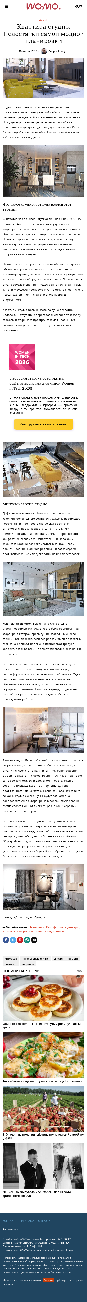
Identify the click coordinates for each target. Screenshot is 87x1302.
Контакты (10, 1220)
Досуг (43, 19)
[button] (79, 6)
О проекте (46, 1220)
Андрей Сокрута (58, 51)
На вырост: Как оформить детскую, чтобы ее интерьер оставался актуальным (41, 929)
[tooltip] (6, 940)
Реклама (27, 1220)
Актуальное (11, 1229)
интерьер (11, 958)
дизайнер (11, 964)
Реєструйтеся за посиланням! (43, 424)
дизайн (59, 958)
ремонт (73, 958)
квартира (28, 964)
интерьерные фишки (35, 958)
